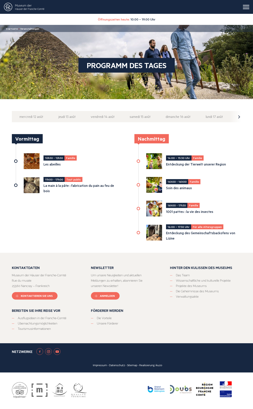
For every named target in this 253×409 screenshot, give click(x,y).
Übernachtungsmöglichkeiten (37, 323)
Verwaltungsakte (187, 296)
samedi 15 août (140, 116)
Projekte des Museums (191, 286)
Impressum (100, 365)
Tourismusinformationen (34, 329)
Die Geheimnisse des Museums (197, 291)
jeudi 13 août (67, 116)
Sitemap (132, 365)
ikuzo (159, 365)
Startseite (12, 28)
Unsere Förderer (107, 323)
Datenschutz (117, 365)
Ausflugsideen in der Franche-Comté (42, 318)
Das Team (183, 275)
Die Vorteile (104, 318)
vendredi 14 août (103, 116)
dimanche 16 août (178, 116)
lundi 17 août (214, 116)
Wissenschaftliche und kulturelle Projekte (203, 280)
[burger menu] (246, 7)
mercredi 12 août (31, 116)
